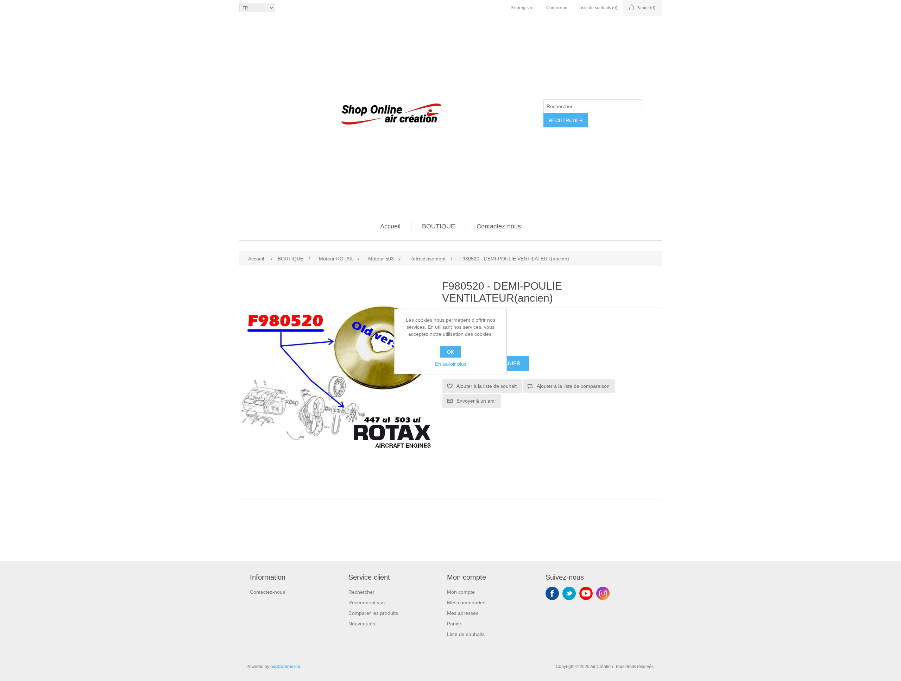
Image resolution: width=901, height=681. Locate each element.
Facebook (552, 593)
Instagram (603, 593)
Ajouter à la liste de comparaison (573, 386)
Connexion (556, 7)
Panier (454, 623)
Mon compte (461, 592)
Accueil (390, 226)
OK (450, 352)
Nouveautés (361, 623)
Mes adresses (462, 613)
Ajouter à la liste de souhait (486, 386)
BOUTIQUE (438, 226)
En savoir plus (450, 364)
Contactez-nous (499, 226)
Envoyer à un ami (476, 401)
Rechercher (566, 120)
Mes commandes (466, 602)
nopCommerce (285, 666)
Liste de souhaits (466, 634)
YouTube (586, 593)
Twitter (569, 593)
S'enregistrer (523, 7)
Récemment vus (366, 602)
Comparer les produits (373, 613)
